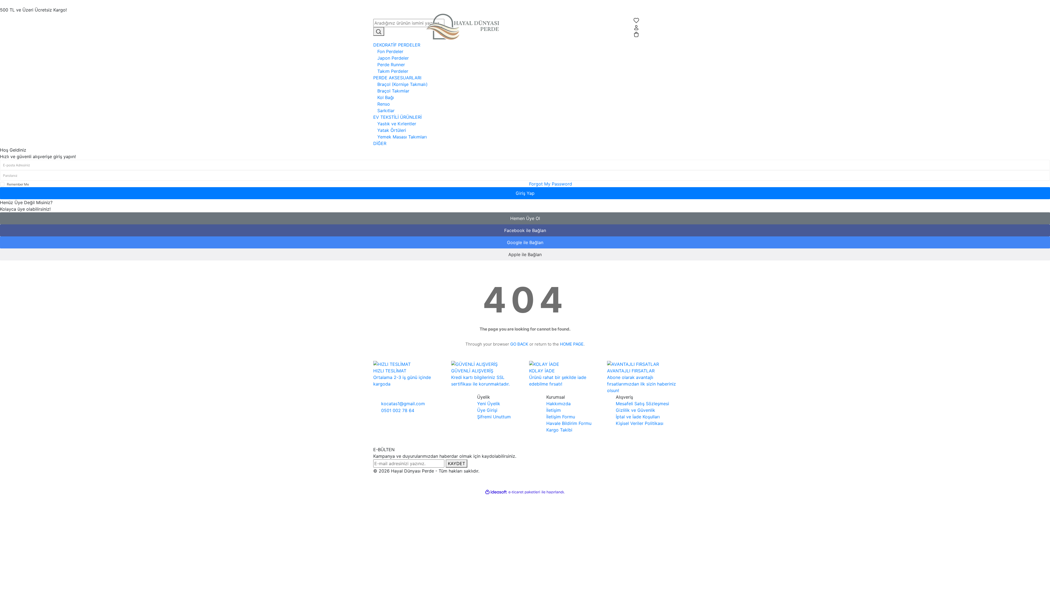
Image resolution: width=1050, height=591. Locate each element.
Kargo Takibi (559, 430)
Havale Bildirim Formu (568, 423)
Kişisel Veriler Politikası (639, 423)
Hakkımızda (558, 403)
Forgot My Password (550, 184)
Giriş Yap (525, 193)
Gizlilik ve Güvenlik (635, 410)
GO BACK (519, 344)
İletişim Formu (560, 416)
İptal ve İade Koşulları (638, 416)
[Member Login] (636, 27)
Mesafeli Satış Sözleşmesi (642, 403)
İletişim (553, 410)
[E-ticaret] (524, 492)
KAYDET (456, 463)
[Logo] (464, 27)
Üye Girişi (487, 410)
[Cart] (636, 34)
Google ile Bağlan (525, 242)
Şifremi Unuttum (494, 416)
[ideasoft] (496, 492)
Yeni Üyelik (488, 403)
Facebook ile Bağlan (525, 230)
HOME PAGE (572, 344)
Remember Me (18, 184)
